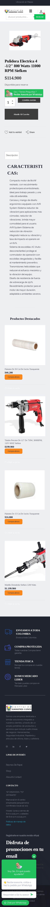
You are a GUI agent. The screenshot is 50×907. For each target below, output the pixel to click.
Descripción (12, 155)
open (36, 35)
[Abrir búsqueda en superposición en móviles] (25, 16)
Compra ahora (13, 377)
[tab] (12, 155)
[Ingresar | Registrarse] (41, 12)
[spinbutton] (10, 102)
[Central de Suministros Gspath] (14, 11)
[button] (13, 101)
